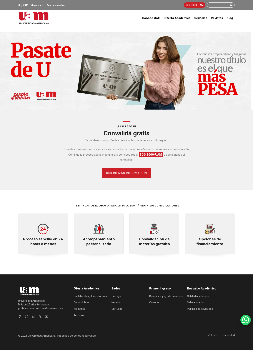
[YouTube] (47, 316)
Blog (230, 18)
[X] (40, 316)
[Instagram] (27, 316)
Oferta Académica (177, 18)
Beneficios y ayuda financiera (166, 296)
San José (116, 308)
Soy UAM (23, 5)
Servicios (200, 18)
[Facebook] (20, 316)
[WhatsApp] (245, 320)
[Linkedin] (33, 316)
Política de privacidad (221, 335)
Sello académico (196, 302)
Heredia (116, 302)
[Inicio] (33, 18)
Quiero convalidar (55, 5)
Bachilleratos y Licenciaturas (90, 296)
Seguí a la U (37, 5)
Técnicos (79, 315)
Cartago (116, 296)
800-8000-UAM (195, 5)
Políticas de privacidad (200, 308)
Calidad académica (198, 296)
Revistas (217, 18)
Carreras (154, 302)
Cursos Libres (81, 302)
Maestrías (79, 308)
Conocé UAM (151, 18)
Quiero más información (126, 173)
